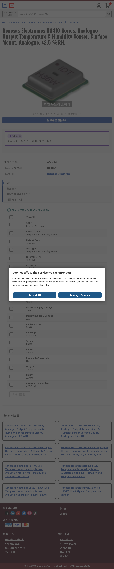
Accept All (35, 295)
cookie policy (22, 284)
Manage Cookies (80, 295)
